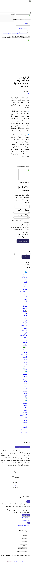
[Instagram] (16, 469)
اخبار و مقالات (23, 544)
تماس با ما (24, 541)
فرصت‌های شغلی (22, 548)
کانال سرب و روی (24, 93)
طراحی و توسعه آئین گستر (18, 561)
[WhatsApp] (16, 474)
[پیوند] (23, 25)
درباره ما (24, 538)
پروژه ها (25, 535)
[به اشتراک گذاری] (26, 160)
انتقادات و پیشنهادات (22, 551)
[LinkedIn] (15, 480)
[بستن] (13, 19)
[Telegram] (15, 485)
